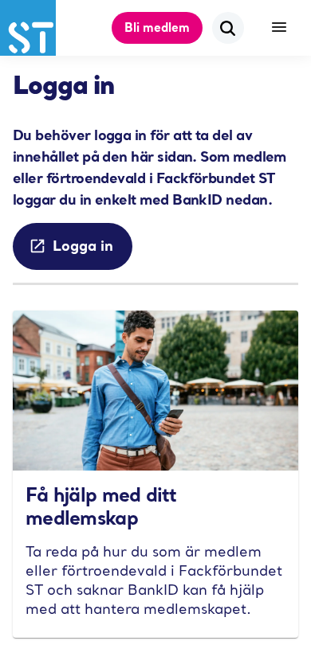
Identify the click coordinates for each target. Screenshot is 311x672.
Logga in (83, 245)
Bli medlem (157, 27)
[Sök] (228, 28)
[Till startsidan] (28, 28)
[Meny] (279, 28)
